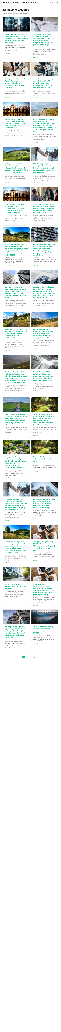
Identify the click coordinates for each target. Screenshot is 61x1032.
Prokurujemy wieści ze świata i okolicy (19, 2)
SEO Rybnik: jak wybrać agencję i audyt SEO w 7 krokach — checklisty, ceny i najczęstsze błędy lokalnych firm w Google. (43, 168)
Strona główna (54, 2)
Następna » (34, 657)
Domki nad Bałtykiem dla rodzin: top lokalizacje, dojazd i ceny (44, 459)
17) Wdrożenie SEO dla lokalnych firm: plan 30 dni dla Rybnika (15, 586)
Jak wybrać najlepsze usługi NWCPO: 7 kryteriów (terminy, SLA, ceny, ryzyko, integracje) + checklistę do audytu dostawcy (44, 546)
